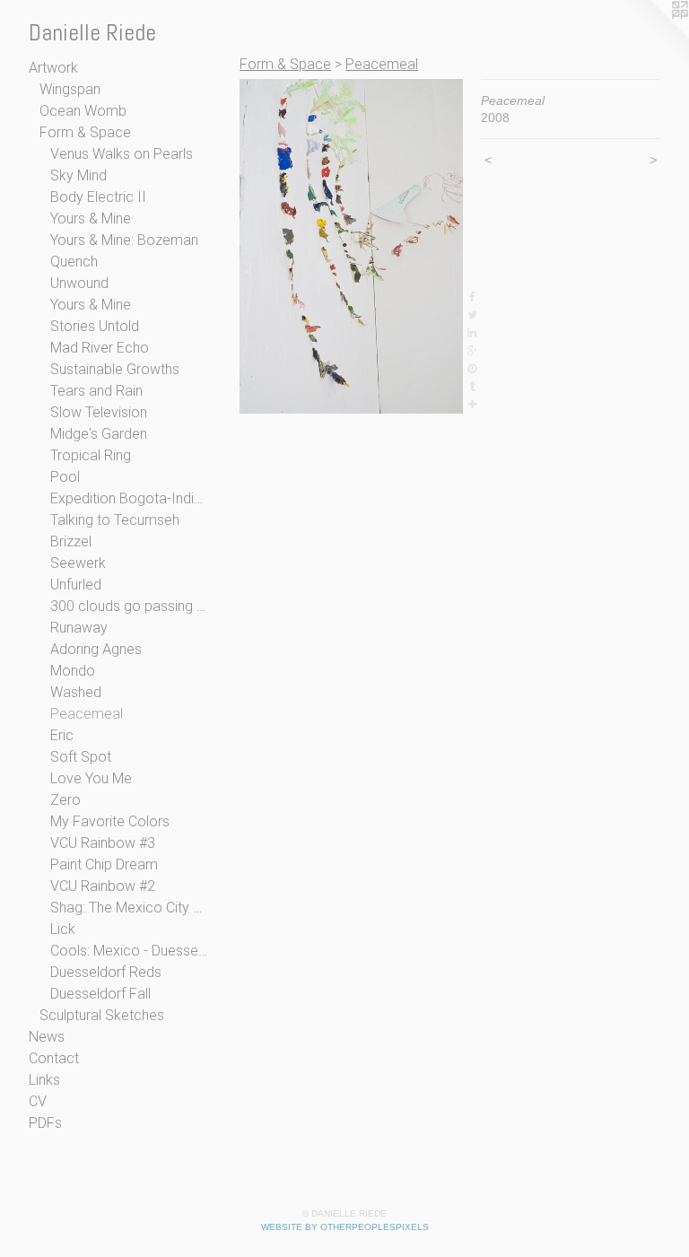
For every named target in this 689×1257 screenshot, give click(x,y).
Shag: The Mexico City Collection (129, 907)
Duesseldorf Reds (105, 972)
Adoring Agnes (96, 649)
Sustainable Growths (114, 369)
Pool (65, 476)
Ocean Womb (82, 110)
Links (44, 1079)
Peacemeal (86, 713)
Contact (54, 1058)
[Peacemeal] (351, 246)
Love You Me (91, 778)
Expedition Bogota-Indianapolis (129, 498)
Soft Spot (80, 756)
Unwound (79, 283)
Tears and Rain (96, 390)
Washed (75, 692)
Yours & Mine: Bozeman (124, 240)
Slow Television (98, 412)
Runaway (79, 627)
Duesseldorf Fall (100, 993)
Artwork (53, 67)
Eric (62, 735)
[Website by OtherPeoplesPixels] (653, 36)
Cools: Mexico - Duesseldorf (129, 950)
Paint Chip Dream (104, 864)
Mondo (72, 670)
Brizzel (71, 541)
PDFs (45, 1122)
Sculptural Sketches (101, 1015)
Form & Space (85, 132)
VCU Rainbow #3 (102, 842)
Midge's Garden (98, 433)
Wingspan (69, 89)
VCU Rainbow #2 (102, 886)
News (47, 1036)
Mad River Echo (99, 347)
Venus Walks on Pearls (121, 153)
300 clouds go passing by (129, 606)
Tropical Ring (90, 455)
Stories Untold (94, 326)
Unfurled (75, 584)
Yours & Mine (90, 218)
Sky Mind (78, 175)
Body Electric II (98, 196)
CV (38, 1101)
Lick (62, 929)
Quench (74, 261)
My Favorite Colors (110, 821)
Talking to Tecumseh (114, 519)
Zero (65, 799)
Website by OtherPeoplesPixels (345, 1227)
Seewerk (78, 563)
